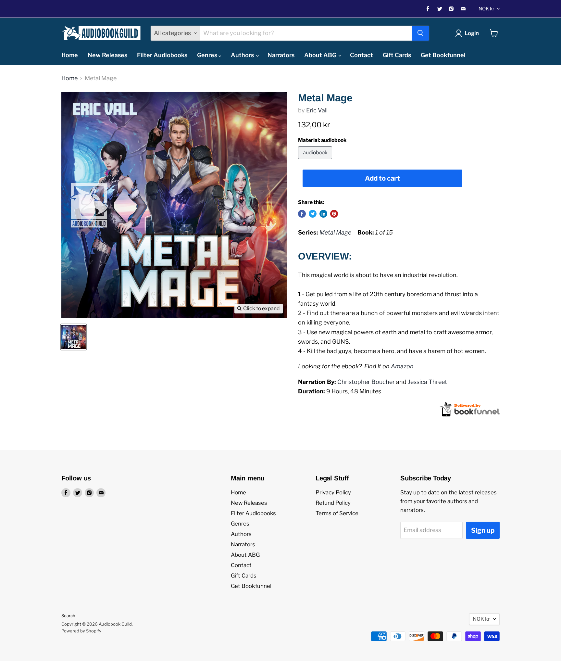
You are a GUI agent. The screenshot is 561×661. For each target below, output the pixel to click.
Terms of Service (337, 513)
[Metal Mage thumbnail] (73, 337)
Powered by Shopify (81, 630)
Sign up (482, 530)
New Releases (107, 55)
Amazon (402, 366)
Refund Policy (333, 503)
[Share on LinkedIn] (323, 214)
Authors (243, 55)
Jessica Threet (427, 381)
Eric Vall (317, 110)
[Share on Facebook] (302, 214)
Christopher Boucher (366, 381)
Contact (361, 55)
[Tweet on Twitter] (313, 214)
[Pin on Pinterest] (334, 214)
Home (69, 55)
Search (68, 615)
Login (472, 33)
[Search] (420, 33)
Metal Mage (335, 232)
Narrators (281, 55)
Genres (207, 55)
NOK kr (486, 9)
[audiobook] (316, 160)
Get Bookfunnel (443, 55)
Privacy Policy (333, 492)
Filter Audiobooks (162, 55)
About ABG (321, 55)
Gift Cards (397, 55)
